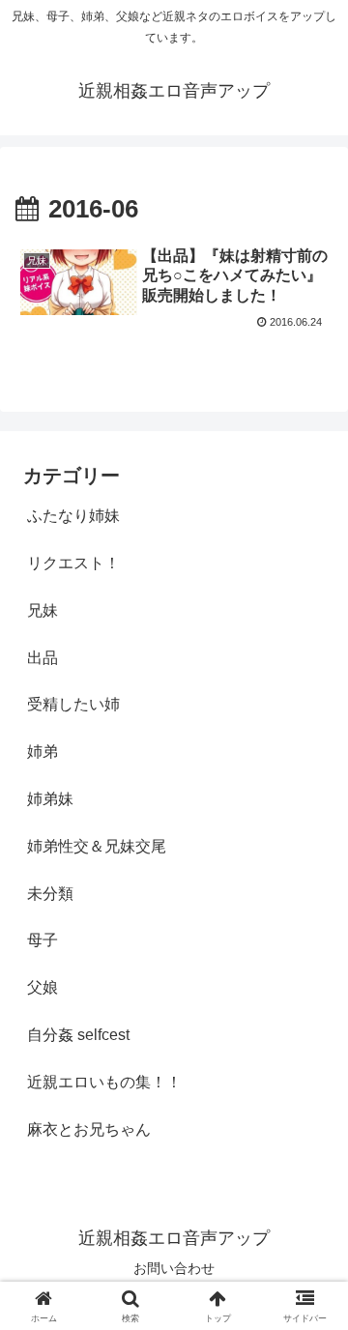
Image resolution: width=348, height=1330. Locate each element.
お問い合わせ (174, 1268)
